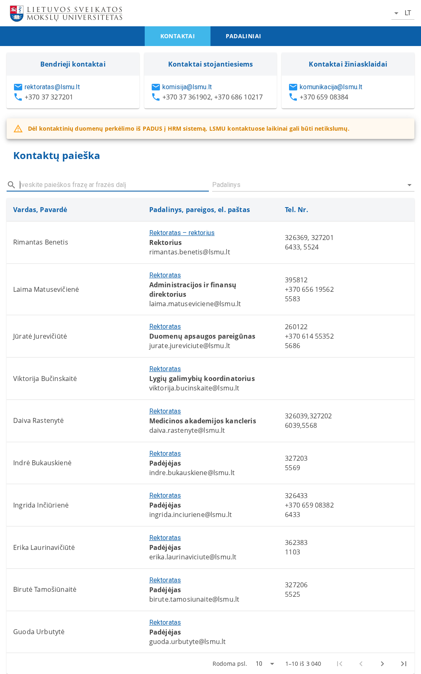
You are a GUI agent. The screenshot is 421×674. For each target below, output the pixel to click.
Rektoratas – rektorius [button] (182, 233)
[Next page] (382, 664)
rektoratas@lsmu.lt (52, 87)
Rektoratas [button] (165, 275)
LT (408, 13)
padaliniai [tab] (243, 36)
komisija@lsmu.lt (187, 87)
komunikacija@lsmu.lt (331, 87)
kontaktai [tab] (177, 36)
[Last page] (404, 664)
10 (259, 663)
